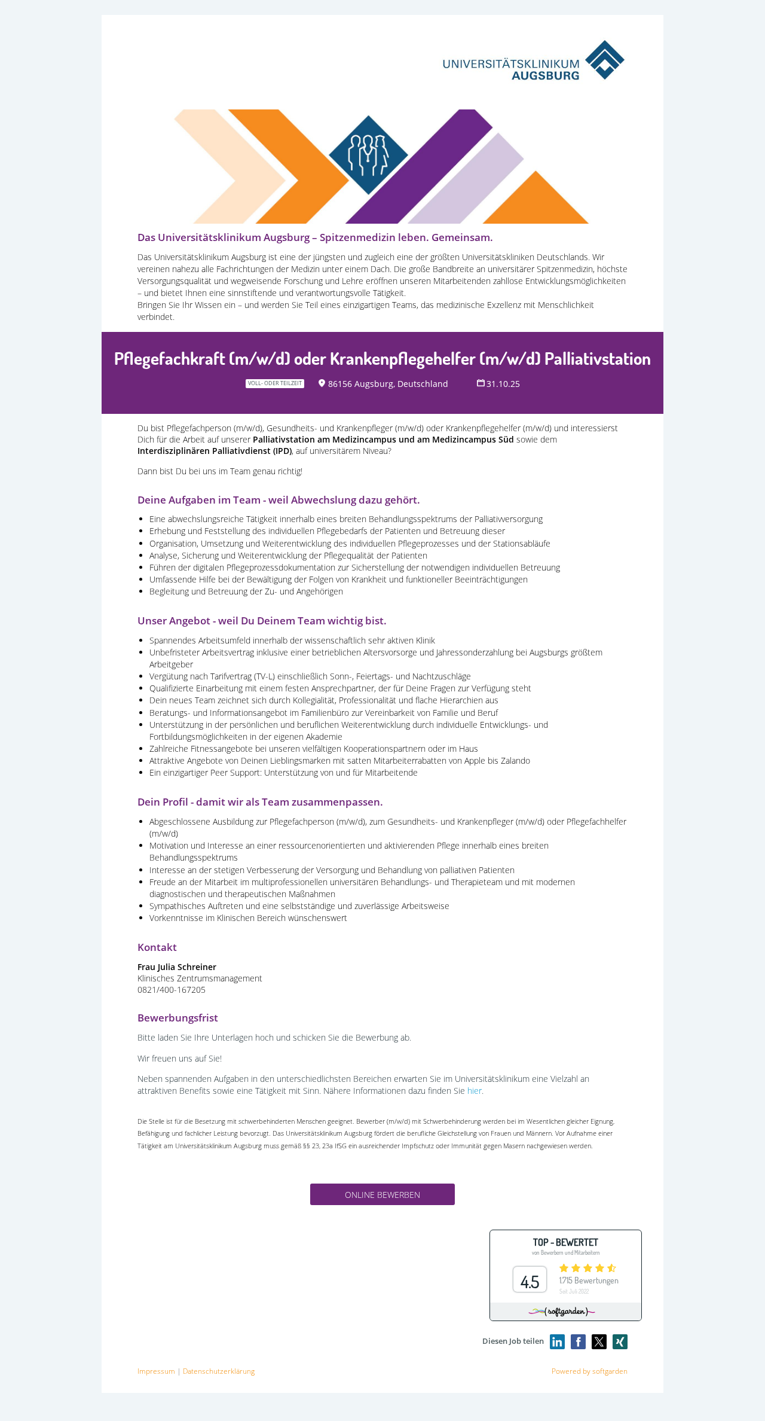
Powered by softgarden (590, 1371)
